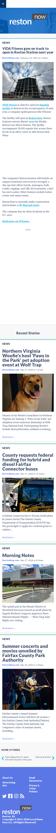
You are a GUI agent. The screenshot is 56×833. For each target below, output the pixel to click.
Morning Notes (18, 555)
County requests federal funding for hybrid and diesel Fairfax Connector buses (27, 462)
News (6, 42)
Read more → (9, 437)
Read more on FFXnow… (16, 221)
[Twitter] (4, 796)
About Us (7, 777)
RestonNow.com (10, 58)
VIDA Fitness (9, 105)
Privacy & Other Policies (34, 788)
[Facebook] (10, 796)
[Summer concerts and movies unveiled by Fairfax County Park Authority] (28, 689)
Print (28, 230)
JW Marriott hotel (29, 205)
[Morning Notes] (28, 583)
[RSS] (22, 796)
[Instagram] (16, 796)
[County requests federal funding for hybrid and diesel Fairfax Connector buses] (28, 495)
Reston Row (35, 118)
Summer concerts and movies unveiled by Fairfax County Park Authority (25, 653)
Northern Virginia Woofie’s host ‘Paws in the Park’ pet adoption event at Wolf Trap (26, 357)
